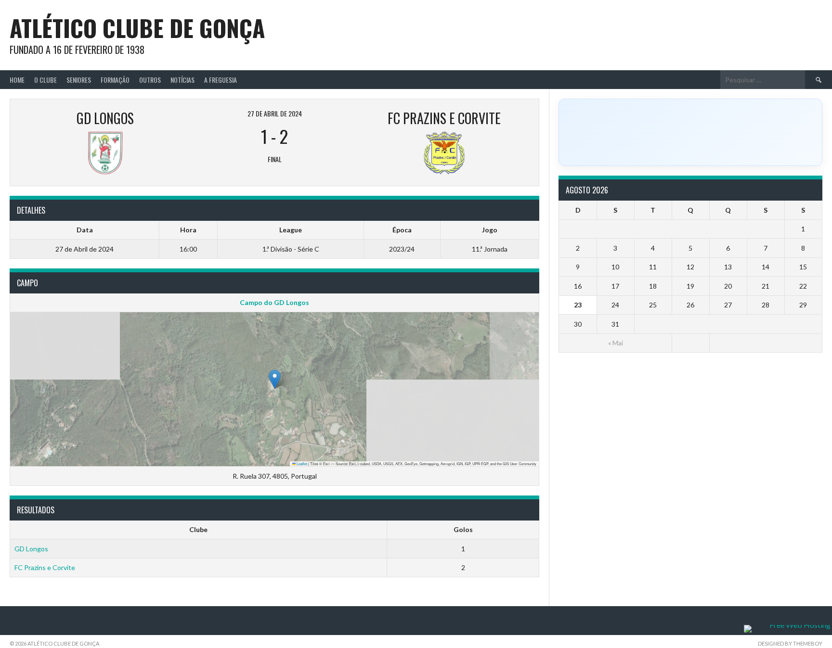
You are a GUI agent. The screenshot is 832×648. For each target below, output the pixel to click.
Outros (150, 80)
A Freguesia (220, 80)
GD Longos (31, 549)
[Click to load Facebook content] (690, 132)
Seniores (78, 80)
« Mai (615, 343)
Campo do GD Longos (274, 302)
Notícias (182, 80)
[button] (275, 379)
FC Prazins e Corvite (44, 567)
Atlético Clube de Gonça (137, 28)
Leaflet (301, 463)
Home (17, 80)
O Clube (45, 80)
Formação (115, 80)
